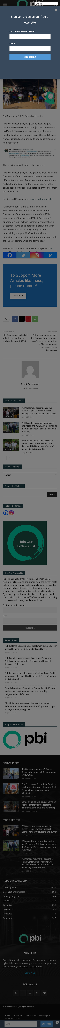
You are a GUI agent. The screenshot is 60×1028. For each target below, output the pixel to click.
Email (12, 43)
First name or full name (22, 31)
